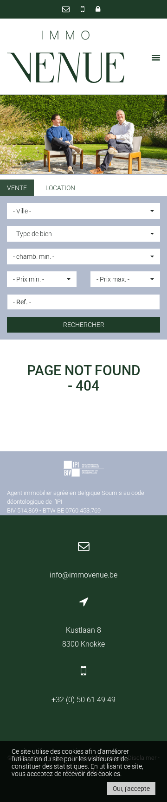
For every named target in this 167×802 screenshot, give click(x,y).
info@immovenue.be (83, 575)
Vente (17, 188)
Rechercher (83, 324)
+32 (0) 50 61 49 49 (83, 699)
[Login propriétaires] (98, 9)
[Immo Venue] (66, 57)
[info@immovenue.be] (67, 9)
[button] (83, 211)
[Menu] (153, 57)
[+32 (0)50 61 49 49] (83, 9)
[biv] (83, 470)
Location (60, 188)
